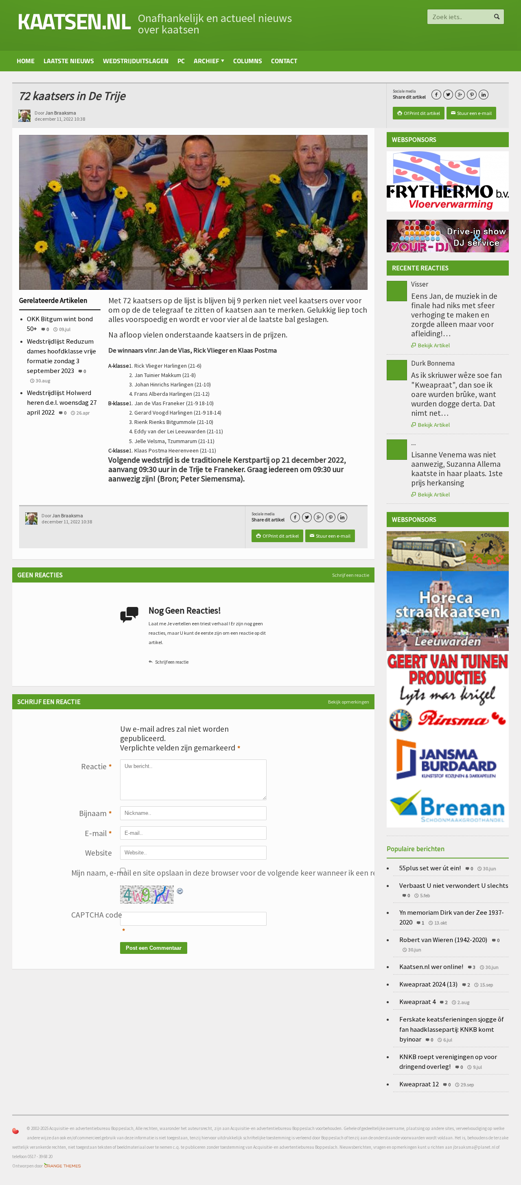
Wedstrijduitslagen (136, 61)
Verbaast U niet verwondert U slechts (453, 885)
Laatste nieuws (69, 61)
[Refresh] (180, 889)
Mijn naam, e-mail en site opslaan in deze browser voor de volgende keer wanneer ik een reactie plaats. (91, 873)
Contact (284, 61)
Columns (247, 61)
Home (26, 61)
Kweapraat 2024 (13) (428, 984)
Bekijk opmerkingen (348, 702)
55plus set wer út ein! (430, 867)
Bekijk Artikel (430, 345)
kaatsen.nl (73, 21)
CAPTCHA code (91, 915)
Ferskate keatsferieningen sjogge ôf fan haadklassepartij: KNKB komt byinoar (451, 1029)
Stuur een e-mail (471, 113)
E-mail (98, 833)
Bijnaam (95, 813)
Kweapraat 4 (417, 1001)
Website (98, 853)
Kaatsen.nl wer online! (431, 966)
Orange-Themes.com (62, 1166)
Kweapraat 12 (419, 1083)
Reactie (96, 766)
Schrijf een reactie (350, 575)
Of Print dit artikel (418, 113)
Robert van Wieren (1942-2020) (443, 939)
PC (181, 61)
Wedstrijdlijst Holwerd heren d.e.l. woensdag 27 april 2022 (61, 402)
